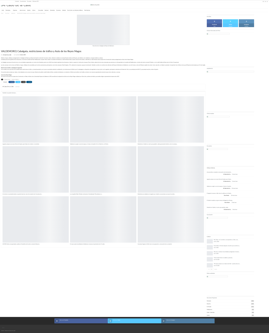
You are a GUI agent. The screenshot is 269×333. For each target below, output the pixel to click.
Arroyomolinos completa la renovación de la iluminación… (219, 172)
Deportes (15, 10)
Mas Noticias (87, 10)
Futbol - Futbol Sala (210, 312)
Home (3, 327)
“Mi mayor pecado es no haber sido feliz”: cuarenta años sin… (227, 263)
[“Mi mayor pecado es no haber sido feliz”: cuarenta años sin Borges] (210, 265)
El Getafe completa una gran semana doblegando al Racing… (220, 200)
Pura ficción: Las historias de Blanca (75, 10)
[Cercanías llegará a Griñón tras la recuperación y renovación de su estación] (171, 219)
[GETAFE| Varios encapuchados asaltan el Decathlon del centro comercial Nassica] (36, 219)
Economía (58, 10)
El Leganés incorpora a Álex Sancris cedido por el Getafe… (219, 193)
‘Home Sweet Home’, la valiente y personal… (223, 257)
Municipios (8, 10)
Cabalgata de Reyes (7, 79)
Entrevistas (52, 10)
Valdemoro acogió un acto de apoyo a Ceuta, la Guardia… (219, 186)
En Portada (209, 306)
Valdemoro (1, 48)
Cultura (33, 10)
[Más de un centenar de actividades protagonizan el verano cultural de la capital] (210, 253)
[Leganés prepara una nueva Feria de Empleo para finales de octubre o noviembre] (36, 119)
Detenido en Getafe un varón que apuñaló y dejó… (218, 207)
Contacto (17, 1)
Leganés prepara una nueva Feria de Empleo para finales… (219, 179)
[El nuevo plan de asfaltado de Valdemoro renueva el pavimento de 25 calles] (103, 219)
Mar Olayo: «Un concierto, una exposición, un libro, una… (226, 239)
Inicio (3, 10)
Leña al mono (22, 10)
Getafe (208, 315)
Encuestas (29, 1)
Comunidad (40, 10)
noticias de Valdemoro (15, 79)
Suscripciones (23, 1)
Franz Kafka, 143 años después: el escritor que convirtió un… (227, 245)
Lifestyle (64, 10)
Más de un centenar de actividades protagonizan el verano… (227, 251)
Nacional (46, 10)
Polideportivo (209, 309)
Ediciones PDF (35, 1)
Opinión (29, 10)
